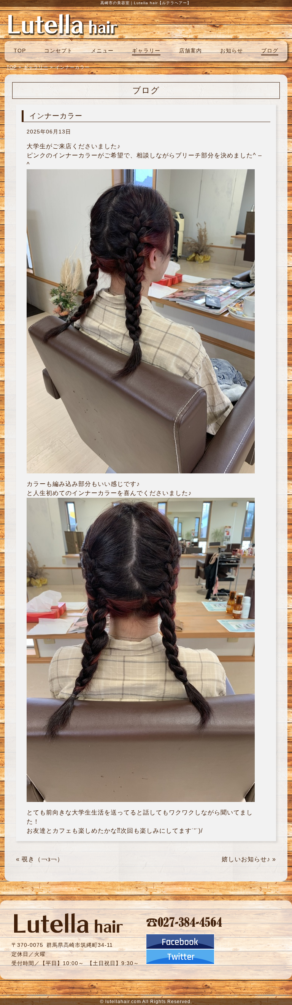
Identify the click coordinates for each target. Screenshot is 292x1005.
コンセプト (58, 51)
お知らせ (231, 51)
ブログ (269, 51)
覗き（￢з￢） (42, 859)
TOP (20, 51)
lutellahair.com (123, 1001)
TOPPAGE (63, 24)
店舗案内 (190, 51)
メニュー (102, 51)
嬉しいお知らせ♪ (246, 859)
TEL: (184, 921)
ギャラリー (146, 51)
